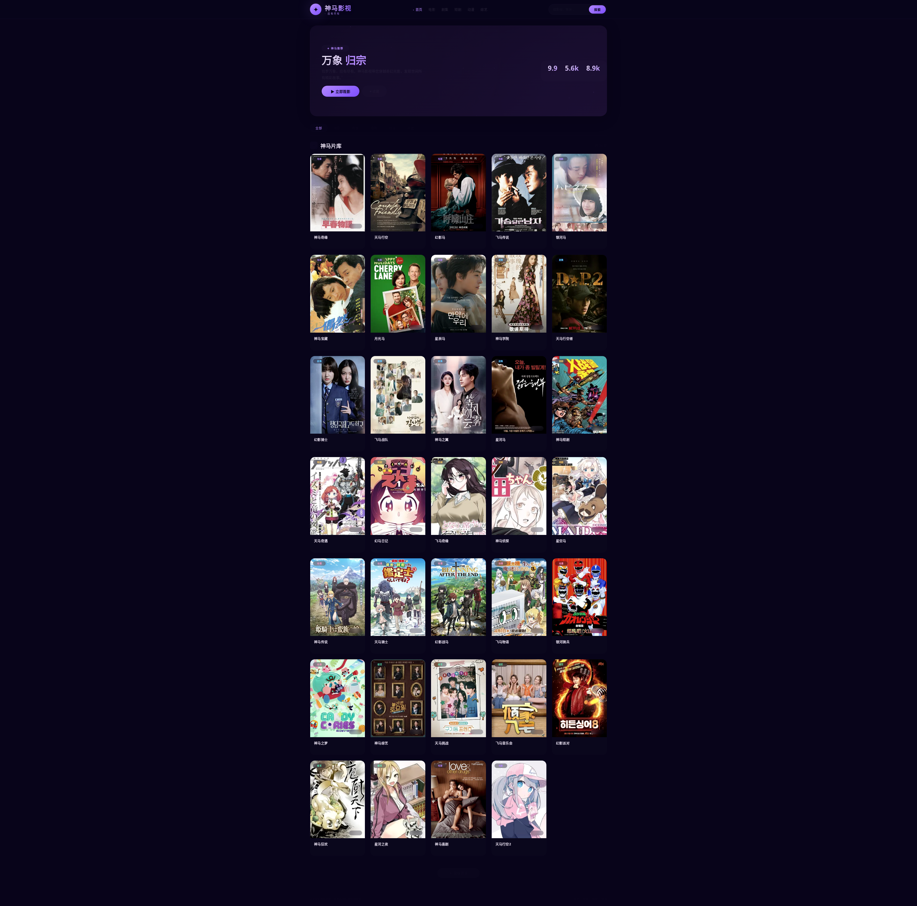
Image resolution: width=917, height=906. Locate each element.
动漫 (471, 9)
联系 (604, 899)
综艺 (483, 9)
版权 (595, 899)
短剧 (457, 9)
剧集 (445, 9)
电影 (431, 9)
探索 (597, 9)
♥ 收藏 (374, 91)
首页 (419, 9)
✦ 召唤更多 (458, 873)
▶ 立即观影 (340, 92)
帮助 (585, 899)
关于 (576, 899)
